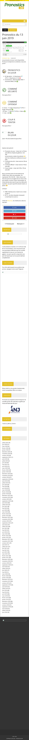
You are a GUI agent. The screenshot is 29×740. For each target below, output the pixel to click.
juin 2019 (4, 590)
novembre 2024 (6, 475)
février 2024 (5, 492)
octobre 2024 (5, 477)
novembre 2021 (6, 541)
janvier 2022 (5, 537)
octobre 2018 (5, 605)
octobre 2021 (5, 543)
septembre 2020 (6, 565)
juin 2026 (4, 444)
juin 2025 (4, 462)
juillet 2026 (5, 442)
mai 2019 (4, 592)
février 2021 (5, 556)
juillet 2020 (5, 568)
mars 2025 (5, 468)
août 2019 (4, 587)
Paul (8, 58)
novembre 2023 (6, 497)
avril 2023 (4, 510)
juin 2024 (4, 484)
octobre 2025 (5, 455)
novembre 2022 (6, 519)
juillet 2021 (5, 546)
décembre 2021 (6, 539)
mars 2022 (5, 534)
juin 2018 (4, 612)
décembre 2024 (6, 473)
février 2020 (5, 576)
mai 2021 (4, 550)
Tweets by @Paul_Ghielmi (9, 423)
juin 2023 (4, 506)
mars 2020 (5, 574)
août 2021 (4, 545)
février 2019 (5, 597)
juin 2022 (4, 528)
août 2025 (4, 459)
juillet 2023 (5, 504)
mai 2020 (4, 572)
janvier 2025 (5, 472)
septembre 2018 (6, 607)
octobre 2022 (5, 521)
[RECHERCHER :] (14, 24)
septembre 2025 (6, 457)
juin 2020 (4, 570)
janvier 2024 (5, 493)
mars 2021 (5, 554)
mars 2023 (5, 512)
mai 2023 (4, 508)
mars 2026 (5, 446)
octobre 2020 (5, 563)
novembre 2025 (6, 453)
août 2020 (4, 566)
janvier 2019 (5, 599)
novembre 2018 (6, 603)
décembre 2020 (6, 559)
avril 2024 (4, 488)
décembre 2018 (6, 601)
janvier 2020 (5, 577)
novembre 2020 (6, 561)
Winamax (9, 200)
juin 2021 (4, 548)
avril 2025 (4, 466)
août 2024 (4, 481)
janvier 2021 (5, 557)
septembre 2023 (6, 501)
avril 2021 (4, 552)
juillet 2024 (5, 483)
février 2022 (5, 535)
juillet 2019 (5, 588)
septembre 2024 (6, 479)
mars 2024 (5, 490)
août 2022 (4, 525)
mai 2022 (4, 530)
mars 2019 (5, 596)
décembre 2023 (6, 495)
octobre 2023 (5, 499)
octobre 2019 (5, 583)
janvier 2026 (5, 450)
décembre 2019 (6, 579)
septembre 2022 (6, 523)
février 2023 (5, 514)
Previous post (10, 224)
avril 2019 (4, 594)
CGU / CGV (14, 736)
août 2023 (4, 503)
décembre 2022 (6, 517)
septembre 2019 (6, 585)
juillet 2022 (5, 526)
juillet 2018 (5, 610)
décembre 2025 (6, 452)
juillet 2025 (5, 461)
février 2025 (5, 470)
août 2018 (4, 608)
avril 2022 (4, 532)
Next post (20, 224)
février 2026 (5, 448)
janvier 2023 (5, 515)
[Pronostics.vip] (14, 6)
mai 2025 (4, 464)
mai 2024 (4, 486)
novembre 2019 (6, 581)
